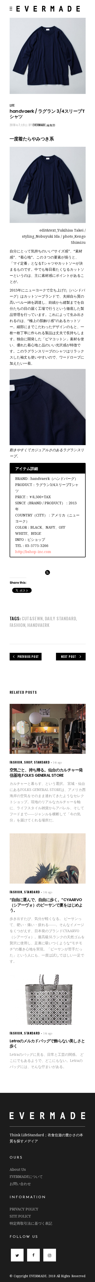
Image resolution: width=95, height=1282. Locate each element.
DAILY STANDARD (60, 618)
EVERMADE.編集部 (44, 125)
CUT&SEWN (32, 618)
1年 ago (57, 762)
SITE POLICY (20, 1216)
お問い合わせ (20, 1183)
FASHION (18, 625)
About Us (18, 1169)
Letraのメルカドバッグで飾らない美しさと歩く (47, 1043)
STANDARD (42, 762)
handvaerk (38, 625)
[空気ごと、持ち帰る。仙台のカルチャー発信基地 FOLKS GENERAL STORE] (48, 729)
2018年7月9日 (19, 125)
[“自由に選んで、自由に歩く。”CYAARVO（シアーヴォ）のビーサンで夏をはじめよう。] (48, 858)
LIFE (12, 105)
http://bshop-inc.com (33, 551)
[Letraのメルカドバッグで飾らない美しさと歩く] (48, 1000)
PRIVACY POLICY (24, 1209)
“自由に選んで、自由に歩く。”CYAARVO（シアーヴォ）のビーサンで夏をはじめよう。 (46, 905)
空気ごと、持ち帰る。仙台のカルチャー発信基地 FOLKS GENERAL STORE (46, 772)
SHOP (28, 762)
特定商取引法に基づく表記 (31, 1223)
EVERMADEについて (26, 1176)
